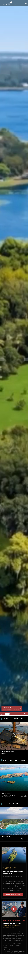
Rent (7, 713)
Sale (3, 713)
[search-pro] (25, 713)
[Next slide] (26, 737)
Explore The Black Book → (13, 894)
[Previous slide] (2, 737)
